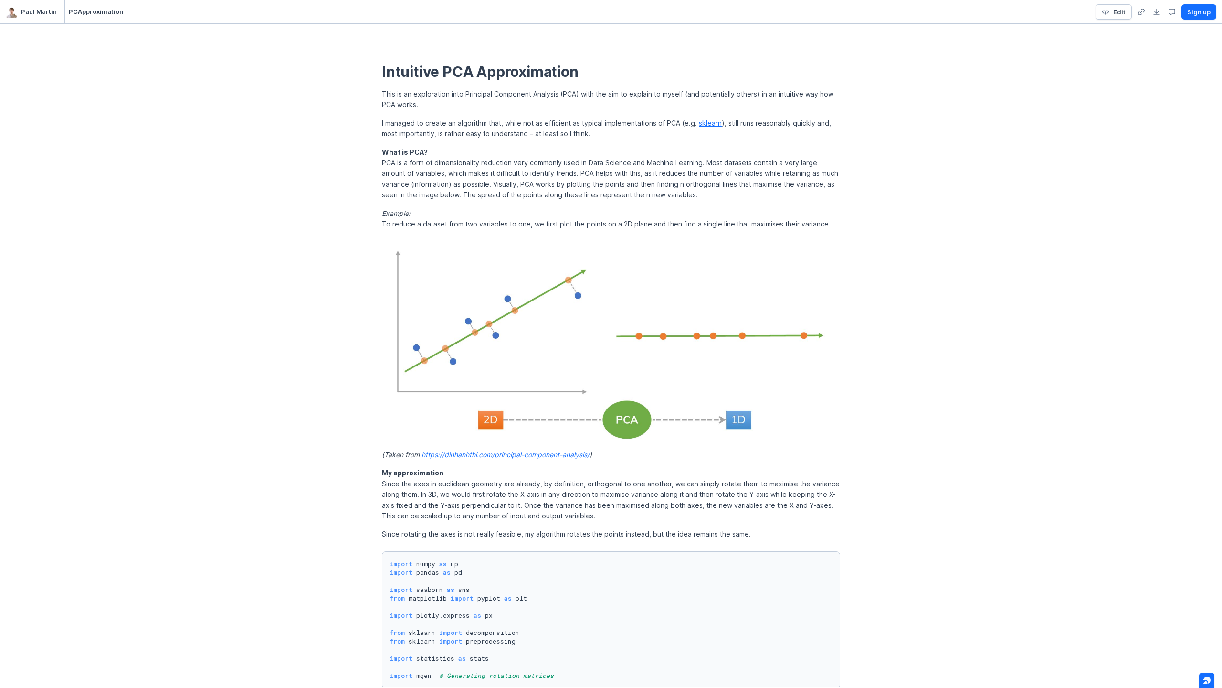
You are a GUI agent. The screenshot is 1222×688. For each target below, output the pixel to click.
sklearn (710, 123)
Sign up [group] (1199, 12)
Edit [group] (1119, 12)
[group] (1141, 12)
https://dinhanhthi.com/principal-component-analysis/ (505, 455)
